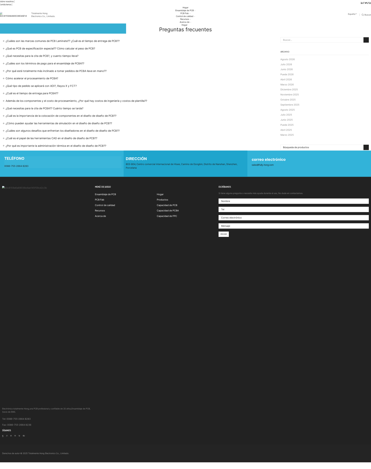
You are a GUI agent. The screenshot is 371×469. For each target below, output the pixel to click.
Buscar (366, 40)
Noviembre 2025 (289, 94)
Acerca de (184, 22)
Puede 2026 (287, 74)
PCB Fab (184, 13)
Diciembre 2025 (289, 89)
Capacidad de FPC (167, 216)
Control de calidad (184, 16)
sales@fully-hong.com (263, 165)
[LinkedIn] (362, 3)
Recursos (184, 19)
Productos (162, 199)
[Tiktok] (368, 3)
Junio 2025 (286, 119)
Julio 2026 (286, 64)
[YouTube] (370, 3)
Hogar (185, 7)
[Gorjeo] (366, 3)
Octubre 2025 (288, 99)
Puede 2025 (287, 125)
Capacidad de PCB (167, 205)
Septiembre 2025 (289, 104)
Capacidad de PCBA (168, 210)
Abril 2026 (286, 79)
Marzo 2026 (287, 84)
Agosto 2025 (287, 109)
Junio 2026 (286, 69)
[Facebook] (364, 3)
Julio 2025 (286, 114)
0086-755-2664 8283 (16, 166)
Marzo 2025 (287, 135)
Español (351, 14)
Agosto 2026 (287, 59)
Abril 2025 (286, 130)
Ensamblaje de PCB (184, 10)
